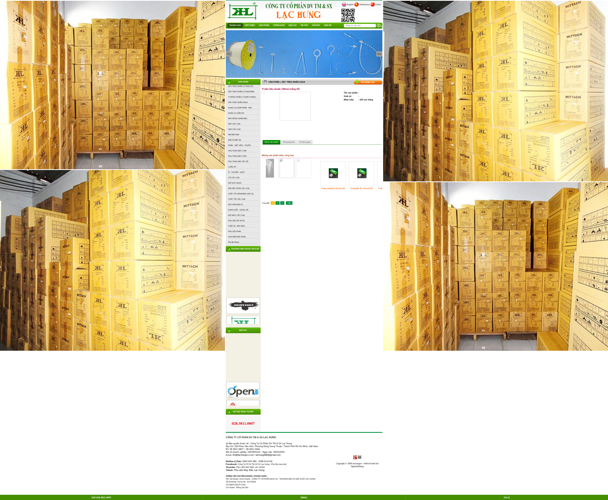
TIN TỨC (304, 25)
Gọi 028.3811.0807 (101, 497)
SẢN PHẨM (264, 25)
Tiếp (289, 203)
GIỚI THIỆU (250, 25)
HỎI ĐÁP (316, 25)
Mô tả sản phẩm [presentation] (271, 142)
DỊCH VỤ (293, 25)
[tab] (271, 142)
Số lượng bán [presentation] (289, 142)
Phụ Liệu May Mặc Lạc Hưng (249, 470)
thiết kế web (369, 463)
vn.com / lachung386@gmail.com (263, 455)
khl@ (235, 455)
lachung (242, 455)
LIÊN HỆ (327, 25)
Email (304, 497)
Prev (229, 54)
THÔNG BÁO (279, 25)
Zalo (507, 497)
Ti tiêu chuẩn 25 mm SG (304, 188)
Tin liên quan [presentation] (304, 142)
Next (379, 54)
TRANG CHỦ (235, 25)
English (350, 4)
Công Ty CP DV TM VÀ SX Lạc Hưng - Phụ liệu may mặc (262, 464)
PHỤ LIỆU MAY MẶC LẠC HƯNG (250, 467)
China (378, 4)
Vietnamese (364, 4)
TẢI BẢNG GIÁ (368, 82)
